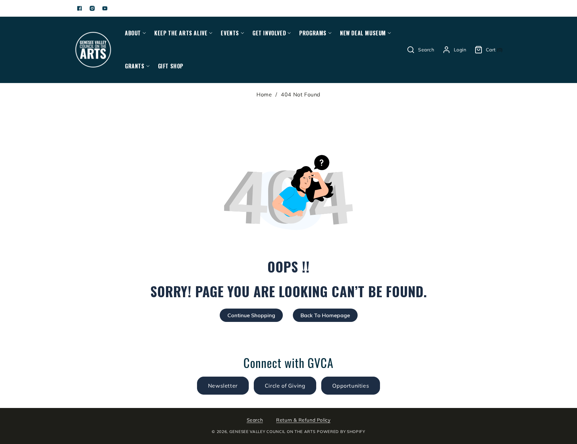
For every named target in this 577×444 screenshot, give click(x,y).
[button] (133, 33)
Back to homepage (325, 315)
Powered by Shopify (341, 431)
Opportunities (350, 385)
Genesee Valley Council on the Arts (272, 431)
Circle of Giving (285, 385)
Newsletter (223, 385)
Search (255, 420)
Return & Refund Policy (303, 420)
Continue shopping (251, 315)
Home (264, 94)
